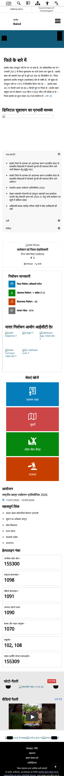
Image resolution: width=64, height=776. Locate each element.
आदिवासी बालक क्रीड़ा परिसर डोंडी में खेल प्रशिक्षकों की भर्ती (33, 207)
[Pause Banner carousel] (59, 33)
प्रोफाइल (29, 264)
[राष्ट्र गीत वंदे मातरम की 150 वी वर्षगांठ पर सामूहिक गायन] (32, 716)
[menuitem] (8, 3)
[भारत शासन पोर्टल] (34, 737)
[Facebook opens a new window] (31, 258)
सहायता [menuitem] (32, 753)
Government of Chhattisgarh (46, 9)
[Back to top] (55, 767)
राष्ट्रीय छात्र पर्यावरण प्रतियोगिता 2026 (27, 188)
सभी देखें (51, 681)
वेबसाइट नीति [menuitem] (32, 748)
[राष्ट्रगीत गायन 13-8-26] (31, 687)
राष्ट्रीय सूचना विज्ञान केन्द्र (48, 772)
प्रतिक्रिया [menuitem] (32, 763)
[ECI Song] (15, 737)
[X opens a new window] (34, 258)
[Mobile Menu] (58, 21)
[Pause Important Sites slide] (55, 739)
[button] (4, 38)
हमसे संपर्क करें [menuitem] (32, 758)
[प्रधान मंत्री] (48, 737)
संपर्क (39, 264)
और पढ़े (49, 96)
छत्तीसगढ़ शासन (16, 9)
